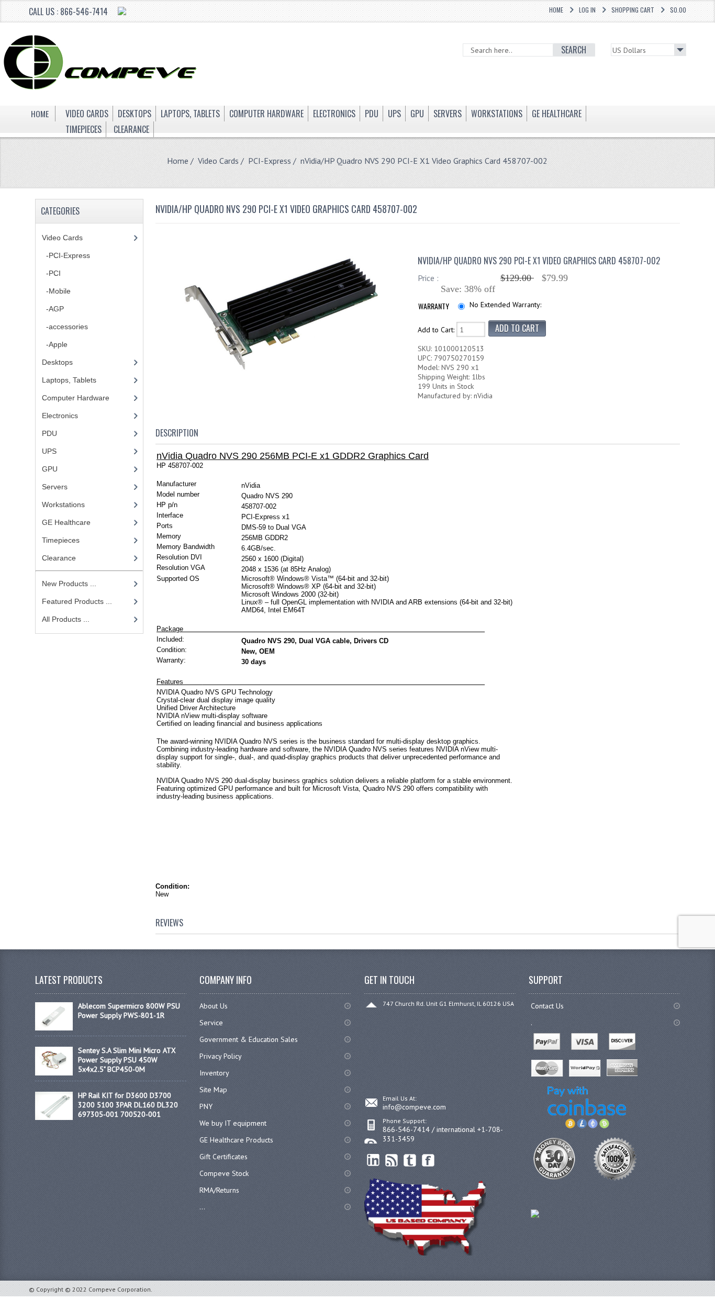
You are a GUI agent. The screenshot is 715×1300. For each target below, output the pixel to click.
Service (211, 1022)
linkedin (373, 1160)
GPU (50, 469)
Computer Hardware (75, 398)
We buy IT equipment (232, 1123)
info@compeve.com (414, 1107)
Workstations (63, 504)
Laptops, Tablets (69, 380)
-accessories (65, 326)
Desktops (57, 362)
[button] (714, 1299)
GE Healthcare (66, 522)
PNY (206, 1106)
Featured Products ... (77, 601)
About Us (213, 1006)
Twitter (410, 1160)
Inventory (214, 1073)
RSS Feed (391, 1160)
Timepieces (61, 540)
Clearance (59, 558)
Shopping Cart (632, 9)
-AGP (53, 309)
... (202, 1207)
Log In (587, 9)
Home (556, 9)
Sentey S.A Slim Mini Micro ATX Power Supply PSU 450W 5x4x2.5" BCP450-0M (127, 1060)
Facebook (428, 1160)
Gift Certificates (223, 1156)
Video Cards (218, 160)
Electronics (60, 415)
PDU (49, 433)
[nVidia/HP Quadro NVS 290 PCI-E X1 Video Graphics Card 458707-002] (281, 372)
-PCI (51, 273)
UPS (49, 451)
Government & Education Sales (248, 1039)
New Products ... (69, 583)
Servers (55, 487)
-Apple (55, 344)
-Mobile (56, 291)
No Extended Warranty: (505, 304)
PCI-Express (269, 160)
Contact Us (547, 1006)
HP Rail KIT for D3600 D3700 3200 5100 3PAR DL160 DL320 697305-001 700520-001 (128, 1105)
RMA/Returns (219, 1190)
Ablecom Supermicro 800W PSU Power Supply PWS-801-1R (129, 1010)
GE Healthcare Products (236, 1140)
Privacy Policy (220, 1056)
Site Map (213, 1089)
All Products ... (66, 619)
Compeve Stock (224, 1173)
